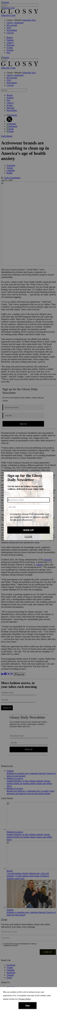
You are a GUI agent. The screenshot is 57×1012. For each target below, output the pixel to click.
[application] (28, 999)
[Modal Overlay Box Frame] (28, 506)
